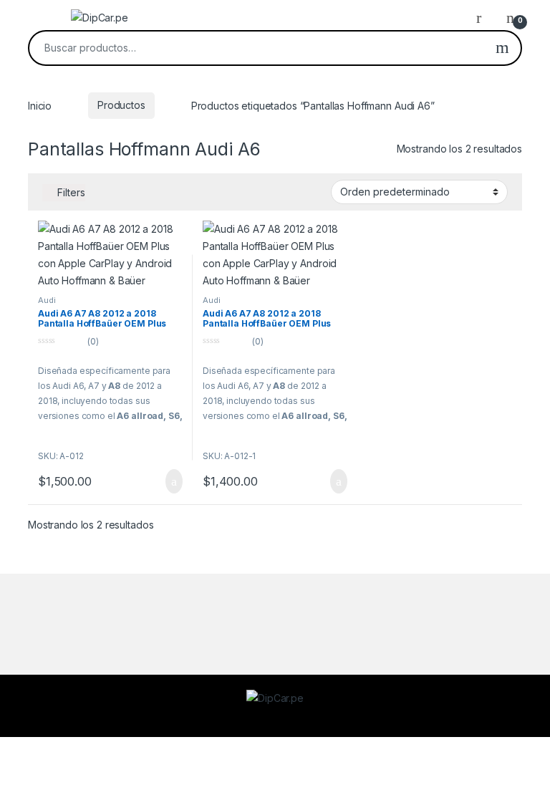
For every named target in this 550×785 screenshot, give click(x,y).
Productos (121, 105)
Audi (46, 300)
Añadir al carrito (168, 481)
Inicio (40, 105)
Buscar (502, 48)
